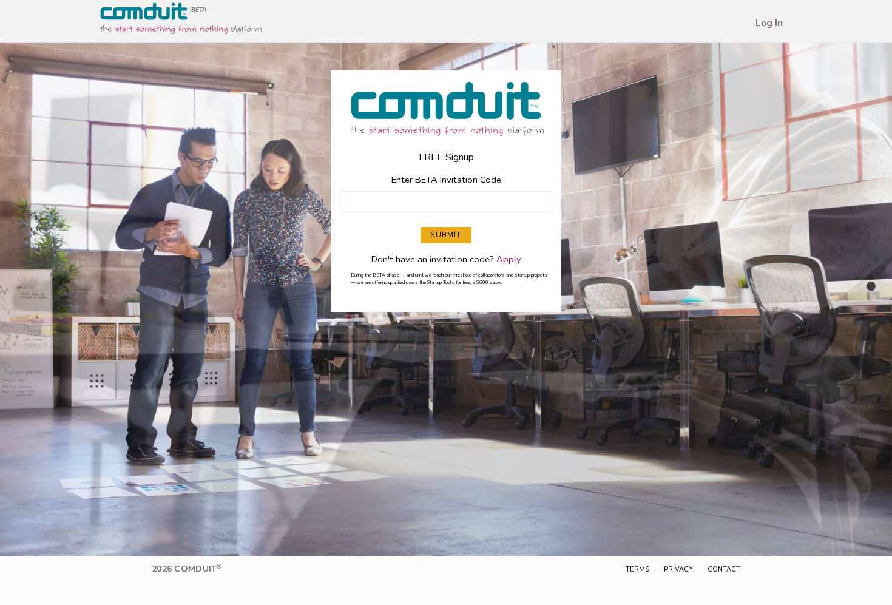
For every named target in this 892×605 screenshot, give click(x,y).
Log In (769, 23)
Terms (637, 569)
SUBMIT (445, 235)
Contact (724, 569)
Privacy (678, 569)
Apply (508, 259)
